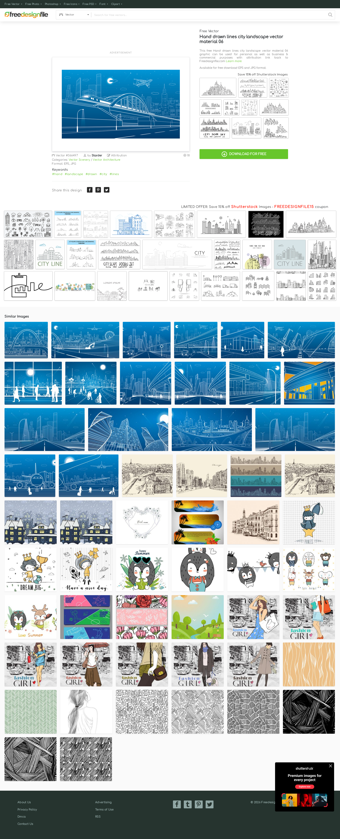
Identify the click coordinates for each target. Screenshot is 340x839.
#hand (57, 174)
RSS (98, 816)
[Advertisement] (121, 39)
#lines (114, 174)
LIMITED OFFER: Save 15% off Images (226, 207)
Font (102, 4)
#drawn (91, 174)
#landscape (74, 174)
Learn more (234, 61)
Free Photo (32, 4)
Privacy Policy (27, 809)
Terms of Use (104, 809)
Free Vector (12, 4)
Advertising (103, 802)
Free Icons (70, 4)
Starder (97, 155)
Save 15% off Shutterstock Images (263, 74)
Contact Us (25, 823)
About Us (24, 802)
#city (103, 174)
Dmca (22, 816)
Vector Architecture (106, 159)
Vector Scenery (79, 159)
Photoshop (51, 4)
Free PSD (88, 4)
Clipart (115, 4)
